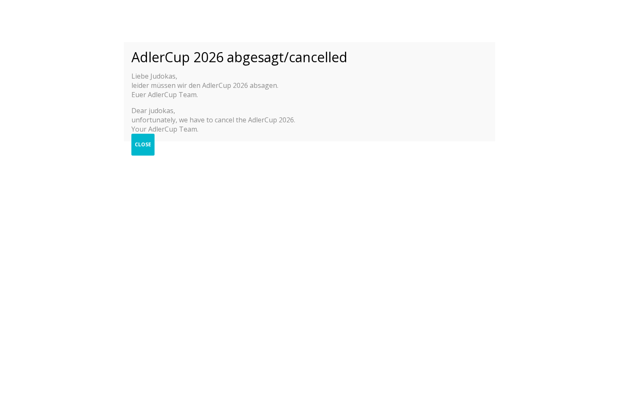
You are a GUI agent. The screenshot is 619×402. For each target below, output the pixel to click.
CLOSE (143, 144)
